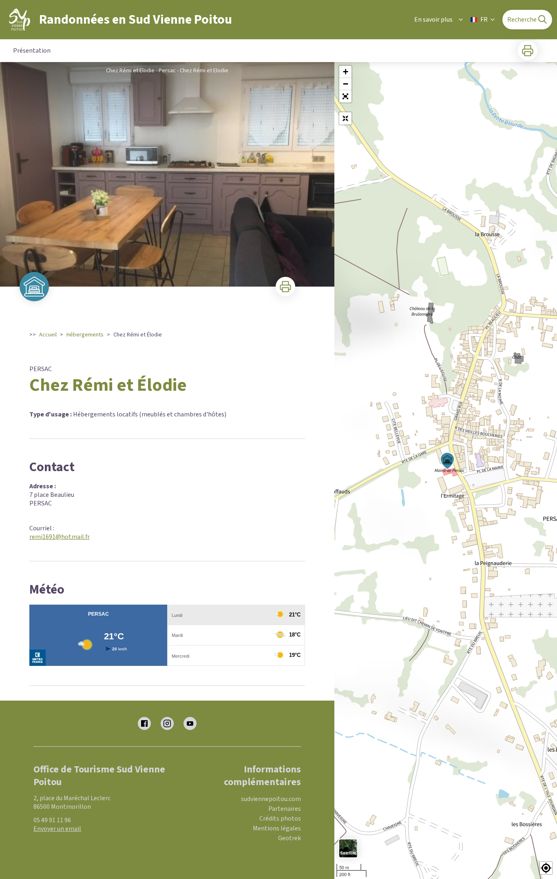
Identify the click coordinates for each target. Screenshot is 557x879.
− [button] (345, 84)
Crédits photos (280, 818)
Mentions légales (277, 828)
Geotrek (289, 838)
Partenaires (284, 808)
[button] (345, 96)
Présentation (32, 50)
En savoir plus (433, 19)
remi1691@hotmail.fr (59, 536)
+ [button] (345, 72)
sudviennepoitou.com (271, 798)
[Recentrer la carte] (345, 118)
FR (484, 19)
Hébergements (85, 335)
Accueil (48, 335)
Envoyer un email (57, 828)
